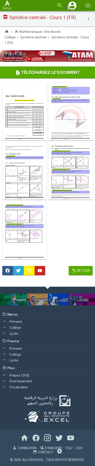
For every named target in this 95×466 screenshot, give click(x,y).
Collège (15, 328)
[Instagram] (29, 270)
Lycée (13, 334)
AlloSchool (33, 460)
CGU (68, 448)
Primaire (15, 322)
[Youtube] (40, 270)
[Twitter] (18, 270)
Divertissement (21, 381)
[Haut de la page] (59, 452)
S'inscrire (53, 448)
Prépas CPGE (19, 375)
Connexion (26, 448)
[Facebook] (7, 270)
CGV (79, 448)
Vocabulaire (18, 387)
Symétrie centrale (33, 37)
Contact (45, 452)
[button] (72, 5)
